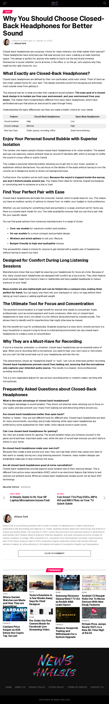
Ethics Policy (56, 687)
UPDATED (26, 487)
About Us (20, 687)
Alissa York (20, 43)
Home (9, 687)
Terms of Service (77, 687)
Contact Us (97, 687)
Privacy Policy (37, 687)
